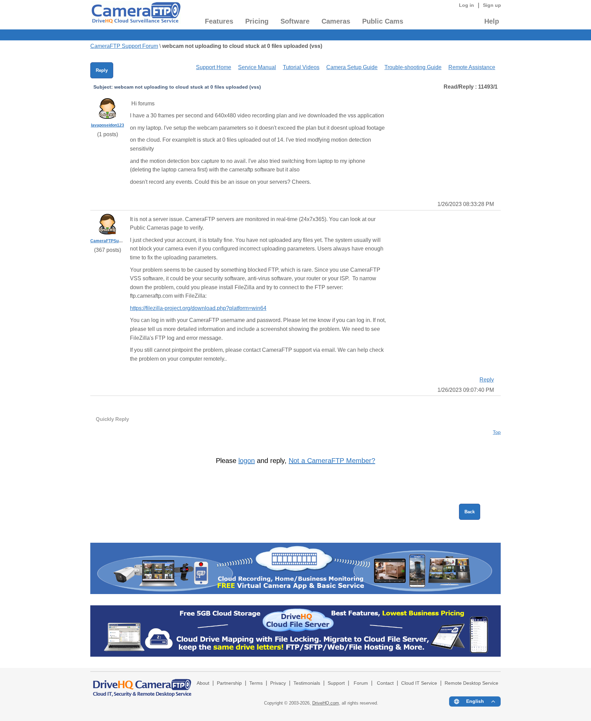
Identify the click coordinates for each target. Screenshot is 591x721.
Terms (256, 683)
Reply (102, 70)
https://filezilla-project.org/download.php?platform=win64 (198, 308)
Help (491, 21)
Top (497, 432)
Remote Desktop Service (471, 683)
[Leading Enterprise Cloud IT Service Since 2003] (295, 655)
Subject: (103, 87)
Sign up (492, 5)
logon (246, 460)
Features (219, 21)
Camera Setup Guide (352, 67)
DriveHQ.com (325, 703)
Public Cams (382, 21)
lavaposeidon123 (107, 125)
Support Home (213, 67)
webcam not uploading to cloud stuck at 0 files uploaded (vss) (242, 46)
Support (336, 683)
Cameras (335, 21)
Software (295, 21)
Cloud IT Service (419, 683)
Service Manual (257, 67)
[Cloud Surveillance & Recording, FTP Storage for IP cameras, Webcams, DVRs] (135, 14)
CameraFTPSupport (109, 241)
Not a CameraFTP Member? (332, 460)
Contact (385, 683)
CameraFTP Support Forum (124, 46)
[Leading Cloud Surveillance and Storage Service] (295, 592)
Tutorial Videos (301, 67)
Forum (361, 683)
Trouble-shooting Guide (413, 67)
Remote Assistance (471, 67)
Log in (466, 5)
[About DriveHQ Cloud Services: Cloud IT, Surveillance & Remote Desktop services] (142, 685)
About (203, 683)
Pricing (256, 21)
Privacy (278, 683)
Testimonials (306, 683)
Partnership (229, 683)
